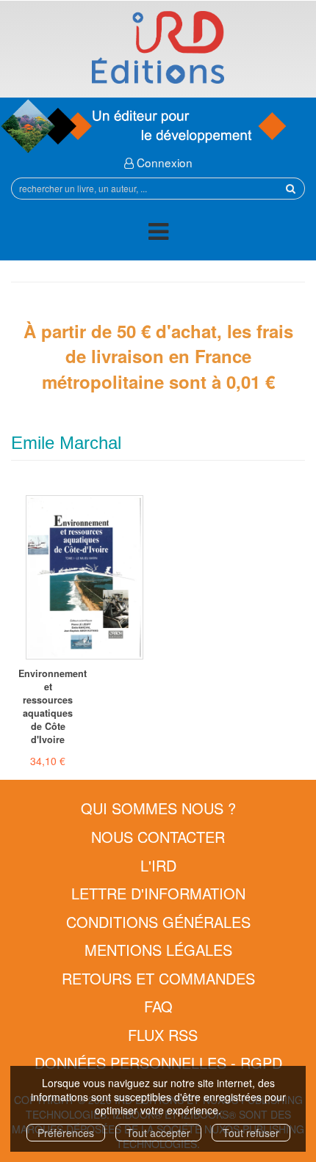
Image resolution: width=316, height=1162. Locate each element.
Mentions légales (158, 949)
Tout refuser (251, 1132)
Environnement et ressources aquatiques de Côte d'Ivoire (47, 706)
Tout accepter (158, 1132)
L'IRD (158, 865)
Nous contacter (158, 836)
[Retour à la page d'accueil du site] (158, 47)
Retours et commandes (158, 978)
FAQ (158, 1006)
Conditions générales (158, 921)
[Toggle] (158, 234)
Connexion (163, 162)
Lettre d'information (158, 893)
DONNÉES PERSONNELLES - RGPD (158, 1062)
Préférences (65, 1132)
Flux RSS (163, 1034)
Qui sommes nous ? (158, 808)
